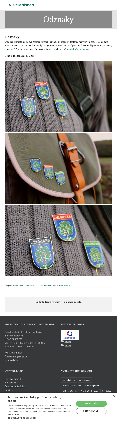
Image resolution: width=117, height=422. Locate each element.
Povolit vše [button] (91, 403)
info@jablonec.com (14, 335)
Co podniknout (68, 380)
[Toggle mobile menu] (111, 4)
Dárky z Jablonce (63, 285)
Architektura (84, 380)
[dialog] (58, 407)
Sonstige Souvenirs (44, 285)
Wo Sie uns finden (13, 352)
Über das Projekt (13, 379)
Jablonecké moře (69, 391)
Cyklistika (106, 391)
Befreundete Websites (15, 386)
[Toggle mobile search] (106, 4)
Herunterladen (11, 360)
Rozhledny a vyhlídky (71, 385)
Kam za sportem (92, 385)
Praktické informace (89, 391)
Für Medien (10, 382)
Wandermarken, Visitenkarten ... (24, 285)
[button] (40, 418)
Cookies (8, 390)
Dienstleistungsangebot (16, 356)
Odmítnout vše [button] (91, 411)
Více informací (14, 414)
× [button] (113, 396)
